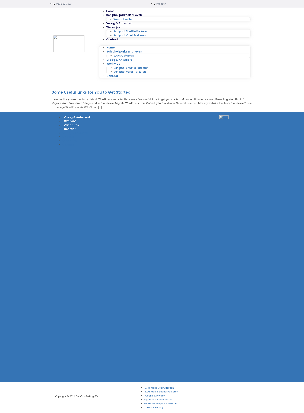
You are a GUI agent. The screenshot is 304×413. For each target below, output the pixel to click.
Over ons (70, 121)
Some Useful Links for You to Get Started (91, 92)
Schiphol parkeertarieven (124, 15)
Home (110, 11)
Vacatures (71, 125)
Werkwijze (113, 27)
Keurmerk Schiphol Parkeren (161, 391)
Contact (112, 39)
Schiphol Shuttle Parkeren (130, 31)
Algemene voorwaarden (159, 387)
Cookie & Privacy (155, 395)
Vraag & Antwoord (119, 23)
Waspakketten (123, 19)
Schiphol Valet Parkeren (129, 35)
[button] (175, 44)
